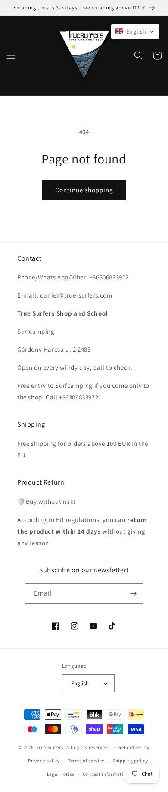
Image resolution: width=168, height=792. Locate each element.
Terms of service (86, 761)
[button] (10, 55)
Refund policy (133, 747)
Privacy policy (44, 761)
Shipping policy (130, 761)
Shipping (31, 424)
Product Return (40, 482)
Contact (29, 258)
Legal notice (61, 774)
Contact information (106, 774)
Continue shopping (84, 190)
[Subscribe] (133, 593)
